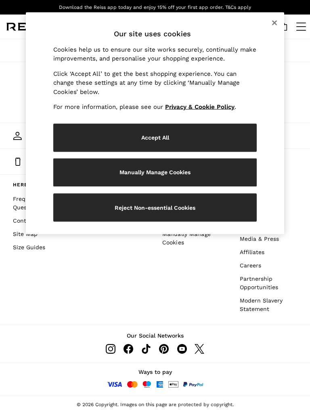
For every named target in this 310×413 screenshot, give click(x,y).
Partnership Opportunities (259, 282)
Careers (250, 265)
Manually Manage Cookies (186, 238)
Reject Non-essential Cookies (155, 207)
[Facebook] (128, 349)
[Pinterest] (164, 349)
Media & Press (259, 239)
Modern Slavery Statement (261, 304)
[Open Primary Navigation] (301, 26)
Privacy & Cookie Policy (200, 107)
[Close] (274, 23)
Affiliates (252, 252)
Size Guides (29, 247)
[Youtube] (182, 349)
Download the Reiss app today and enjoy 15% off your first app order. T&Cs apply (155, 7)
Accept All (155, 137)
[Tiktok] (146, 349)
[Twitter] (199, 349)
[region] (155, 123)
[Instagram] (110, 349)
